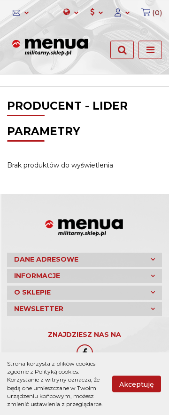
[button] (149, 12)
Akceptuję (136, 384)
